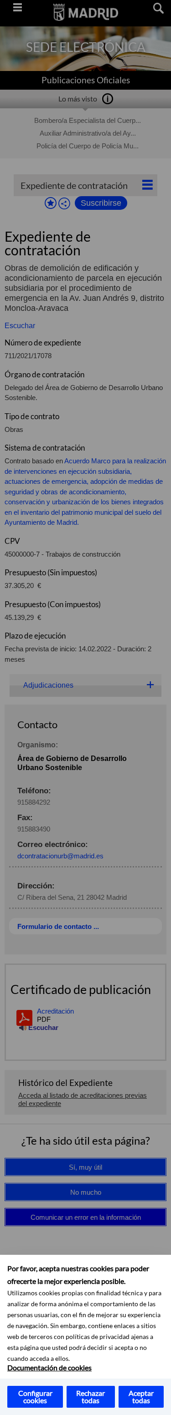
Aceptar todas (141, 1397)
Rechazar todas (90, 1397)
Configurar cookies (35, 1397)
